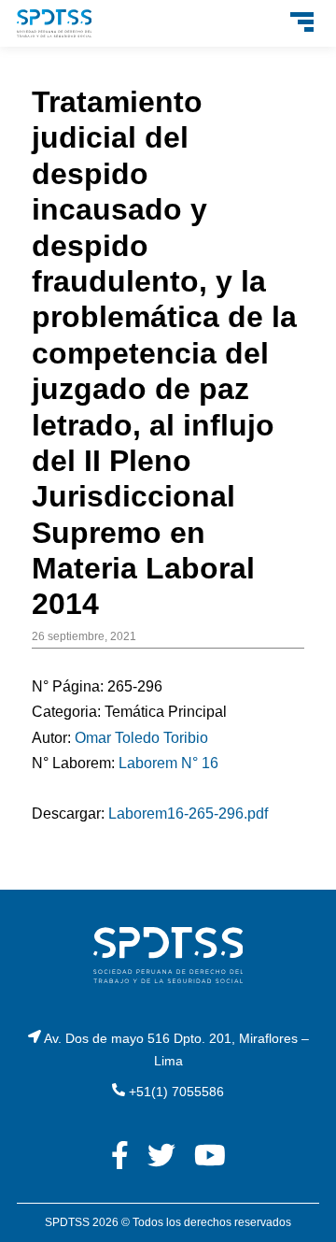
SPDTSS (67, 1222)
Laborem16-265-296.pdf (188, 813)
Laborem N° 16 (168, 763)
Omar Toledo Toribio (141, 738)
